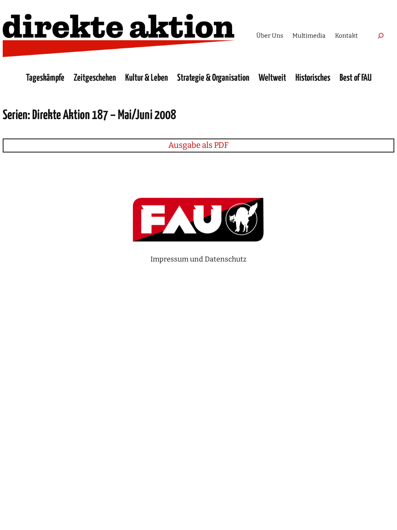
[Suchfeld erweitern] (380, 35)
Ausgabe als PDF (198, 145)
